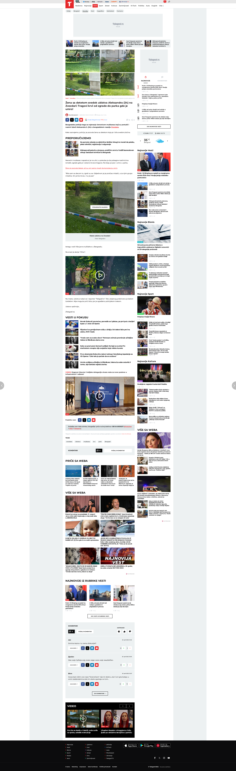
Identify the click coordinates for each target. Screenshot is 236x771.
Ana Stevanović (73, 115)
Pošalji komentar (118, 450)
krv (94, 441)
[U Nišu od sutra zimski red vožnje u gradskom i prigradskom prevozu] (95, 43)
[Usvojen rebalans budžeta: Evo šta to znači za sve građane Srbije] (142, 258)
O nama (67, 766)
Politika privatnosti (104, 766)
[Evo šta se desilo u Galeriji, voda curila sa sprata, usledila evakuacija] (83, 719)
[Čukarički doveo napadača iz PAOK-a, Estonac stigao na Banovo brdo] (142, 334)
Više (160, 6)
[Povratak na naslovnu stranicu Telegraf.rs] (69, 4)
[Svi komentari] (119, 631)
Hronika (72, 98)
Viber (71, 428)
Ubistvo (77, 441)
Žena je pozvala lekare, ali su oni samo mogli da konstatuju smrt (91, 168)
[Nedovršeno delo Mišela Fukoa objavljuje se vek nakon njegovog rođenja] (142, 401)
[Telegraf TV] (169, 758)
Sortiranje (120, 627)
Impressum (82, 766)
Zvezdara (115, 127)
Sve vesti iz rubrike (100, 616)
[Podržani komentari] (124, 631)
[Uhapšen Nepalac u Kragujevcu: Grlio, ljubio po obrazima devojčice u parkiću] (117, 719)
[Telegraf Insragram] (164, 758)
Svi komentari (100, 693)
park (100, 441)
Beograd (108, 441)
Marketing (75, 766)
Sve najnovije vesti (154, 126)
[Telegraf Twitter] (159, 758)
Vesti (67, 98)
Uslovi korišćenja (126, 434)
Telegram (77, 428)
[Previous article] (2, 385)
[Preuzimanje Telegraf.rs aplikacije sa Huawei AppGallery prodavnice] (163, 745)
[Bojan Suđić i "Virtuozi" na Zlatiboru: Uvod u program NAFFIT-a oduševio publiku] (142, 410)
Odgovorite (74, 648)
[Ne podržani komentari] (130, 631)
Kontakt (114, 766)
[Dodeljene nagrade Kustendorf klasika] (154, 373)
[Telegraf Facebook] (155, 758)
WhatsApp (128, 426)
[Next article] (234, 385)
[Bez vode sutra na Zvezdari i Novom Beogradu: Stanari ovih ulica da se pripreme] (142, 213)
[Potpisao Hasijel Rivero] (154, 305)
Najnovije (145, 150)
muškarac (87, 441)
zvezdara (69, 441)
